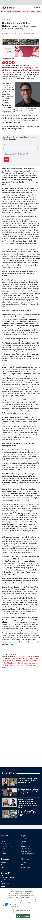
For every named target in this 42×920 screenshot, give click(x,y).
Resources (3, 851)
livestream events (20, 365)
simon (4, 667)
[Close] (39, 891)
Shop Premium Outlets (15, 663)
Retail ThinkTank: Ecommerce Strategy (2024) (22, 658)
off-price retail (7, 665)
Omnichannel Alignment (27, 853)
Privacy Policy (13, 906)
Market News (24, 839)
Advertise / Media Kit (26, 867)
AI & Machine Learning (26, 846)
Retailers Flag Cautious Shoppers (32, 11)
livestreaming (28, 663)
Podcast (3, 848)
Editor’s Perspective (6, 844)
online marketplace (19, 665)
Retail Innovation (25, 848)
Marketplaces (22, 656)
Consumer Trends (25, 841)
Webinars (3, 862)
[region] (21, 904)
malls (35, 663)
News (2, 839)
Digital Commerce (25, 851)
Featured (14, 656)
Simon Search (15, 626)
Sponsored (3, 853)
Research (3, 865)
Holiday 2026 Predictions (14, 11)
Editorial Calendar (25, 865)
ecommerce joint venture (30, 68)
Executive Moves (25, 844)
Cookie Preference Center (22, 910)
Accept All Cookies (23, 916)
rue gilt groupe (31, 665)
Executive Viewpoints (6, 846)
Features (6, 19)
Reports (3, 867)
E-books (3, 870)
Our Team (23, 862)
